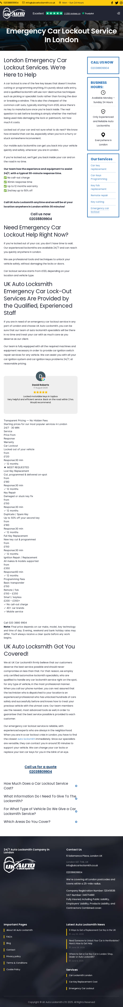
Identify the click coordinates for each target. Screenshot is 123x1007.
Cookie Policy (13, 969)
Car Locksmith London (80, 975)
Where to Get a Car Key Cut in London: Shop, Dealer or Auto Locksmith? (91, 955)
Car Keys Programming (99, 177)
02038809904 (10, 2)
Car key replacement (98, 167)
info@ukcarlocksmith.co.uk (40, 2)
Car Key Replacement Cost (83, 981)
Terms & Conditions (16, 962)
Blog (8, 943)
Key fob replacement (98, 187)
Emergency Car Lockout (81, 988)
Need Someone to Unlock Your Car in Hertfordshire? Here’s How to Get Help (94, 942)
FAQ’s (9, 936)
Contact (10, 949)
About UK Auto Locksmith (19, 930)
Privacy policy (13, 956)
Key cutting (97, 202)
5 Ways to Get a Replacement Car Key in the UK (92, 930)
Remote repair (99, 195)
